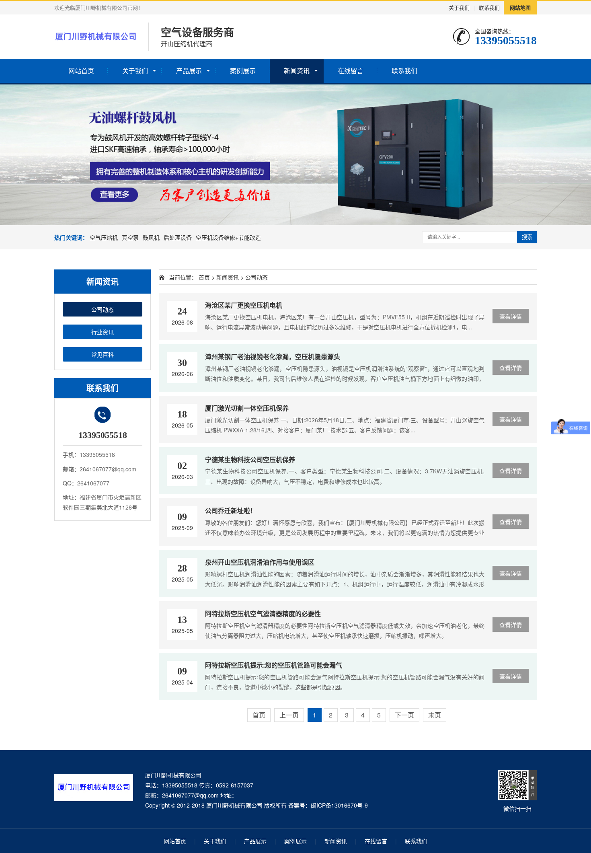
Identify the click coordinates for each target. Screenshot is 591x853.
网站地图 (520, 7)
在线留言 (350, 70)
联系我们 (489, 7)
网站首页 (81, 70)
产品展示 (189, 70)
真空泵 (130, 237)
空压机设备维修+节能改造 (228, 237)
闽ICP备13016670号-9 (339, 805)
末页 (434, 714)
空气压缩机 (104, 237)
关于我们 (459, 7)
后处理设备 (178, 237)
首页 (204, 277)
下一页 (404, 714)
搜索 (527, 237)
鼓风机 (151, 237)
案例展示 (243, 70)
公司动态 (102, 309)
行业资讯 (102, 332)
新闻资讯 (297, 70)
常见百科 (102, 354)
